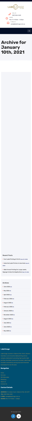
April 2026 (7, 294)
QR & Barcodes (5, 377)
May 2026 (6, 290)
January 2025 (8, 310)
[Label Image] (16, 7)
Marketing (3, 379)
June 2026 (7, 286)
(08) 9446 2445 (16, 15)
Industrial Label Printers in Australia (14, 263)
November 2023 (8, 314)
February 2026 (8, 298)
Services (3, 375)
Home (15, 60)
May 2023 (6, 331)
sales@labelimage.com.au (18, 24)
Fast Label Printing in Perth (12, 259)
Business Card (23, 60)
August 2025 (7, 302)
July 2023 (6, 322)
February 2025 (8, 306)
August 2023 (7, 318)
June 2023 (7, 327)
